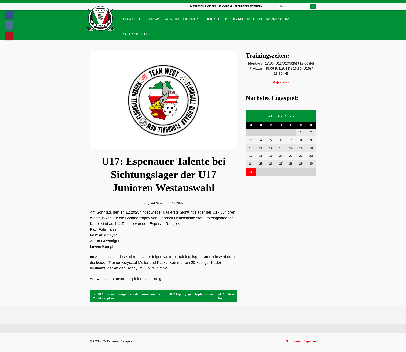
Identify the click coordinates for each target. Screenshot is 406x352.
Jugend (211, 19)
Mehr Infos (281, 83)
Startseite (133, 19)
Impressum (277, 19)
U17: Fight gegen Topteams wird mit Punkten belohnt (201, 296)
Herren (191, 19)
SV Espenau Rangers (202, 6)
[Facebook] (9, 15)
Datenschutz (136, 34)
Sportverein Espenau (301, 341)
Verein (172, 19)
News (154, 19)
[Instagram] (9, 25)
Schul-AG (233, 19)
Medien (254, 19)
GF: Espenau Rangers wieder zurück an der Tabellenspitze (126, 296)
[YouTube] (9, 36)
